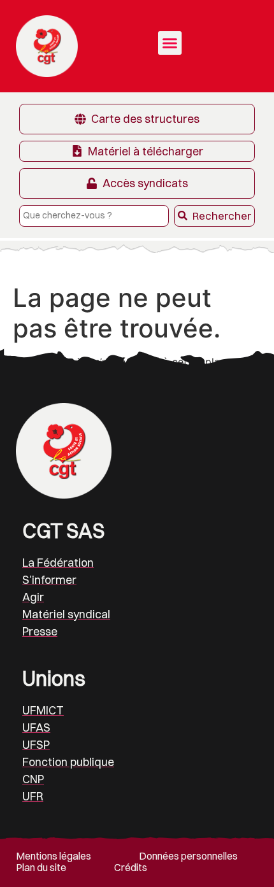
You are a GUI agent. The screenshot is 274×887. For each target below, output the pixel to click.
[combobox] (94, 216)
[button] (170, 43)
